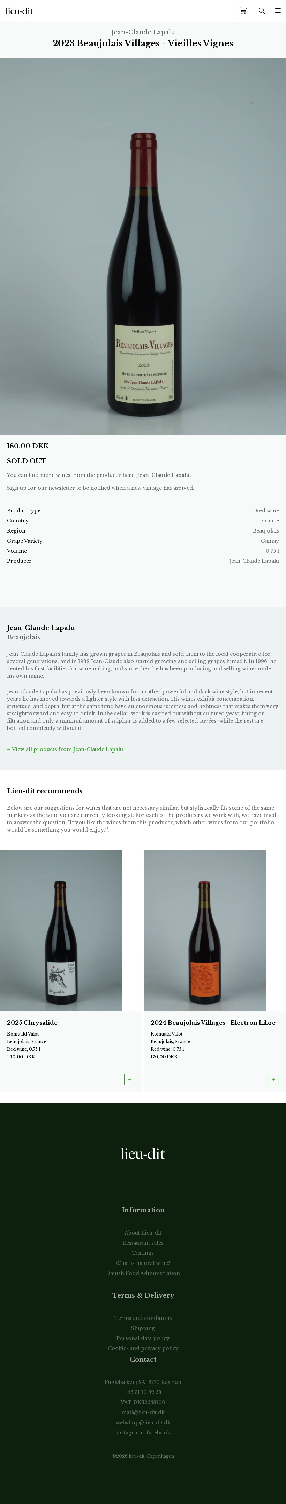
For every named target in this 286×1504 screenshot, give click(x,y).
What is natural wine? (143, 1263)
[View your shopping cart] (244, 11)
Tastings (143, 1253)
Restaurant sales (143, 1243)
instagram (129, 1433)
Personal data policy (143, 1338)
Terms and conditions (143, 1318)
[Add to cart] (129, 1079)
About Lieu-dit (143, 1233)
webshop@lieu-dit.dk (143, 1422)
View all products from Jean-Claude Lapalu (67, 749)
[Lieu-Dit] (19, 11)
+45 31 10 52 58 (143, 1392)
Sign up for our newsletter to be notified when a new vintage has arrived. (100, 488)
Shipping (143, 1328)
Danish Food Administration (143, 1273)
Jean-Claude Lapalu (163, 475)
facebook (158, 1433)
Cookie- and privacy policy (143, 1348)
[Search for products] (262, 11)
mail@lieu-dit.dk (143, 1412)
